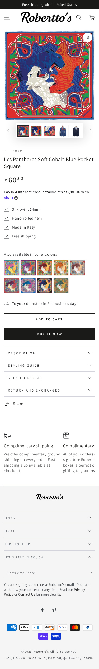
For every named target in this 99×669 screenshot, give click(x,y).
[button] (78, 17)
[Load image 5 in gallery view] (76, 131)
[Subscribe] (92, 573)
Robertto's (41, 651)
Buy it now (49, 334)
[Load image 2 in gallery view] (36, 131)
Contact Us (26, 594)
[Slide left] (8, 131)
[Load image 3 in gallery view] (49, 131)
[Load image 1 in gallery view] (23, 131)
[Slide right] (91, 131)
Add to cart (49, 319)
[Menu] (7, 17)
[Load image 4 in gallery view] (63, 131)
